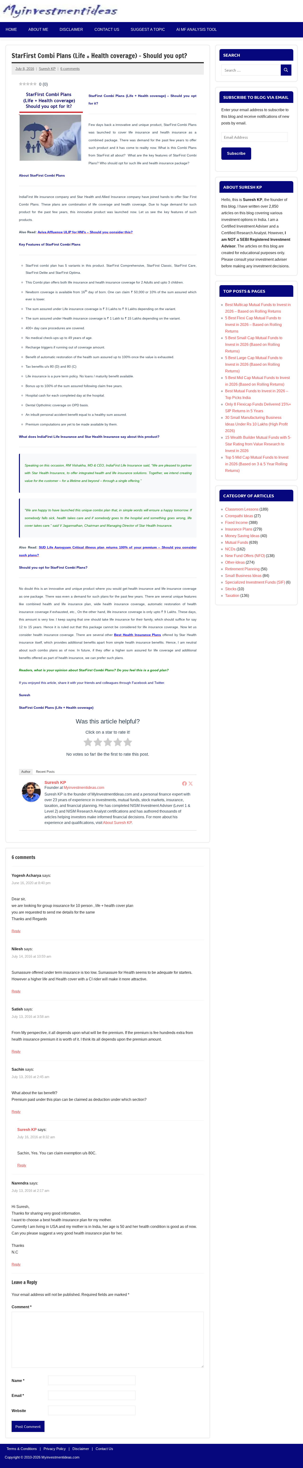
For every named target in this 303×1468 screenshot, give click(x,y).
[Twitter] (190, 783)
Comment (21, 1307)
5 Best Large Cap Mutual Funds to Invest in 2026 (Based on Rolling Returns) (253, 364)
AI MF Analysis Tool (196, 29)
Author (25, 771)
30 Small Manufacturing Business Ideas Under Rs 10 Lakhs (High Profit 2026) (256, 424)
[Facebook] (184, 783)
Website (19, 1411)
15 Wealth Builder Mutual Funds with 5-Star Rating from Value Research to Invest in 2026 (258, 444)
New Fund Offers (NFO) (245, 556)
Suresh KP (47, 69)
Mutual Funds (236, 542)
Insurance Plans (238, 529)
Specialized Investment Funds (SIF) (255, 582)
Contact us (106, 29)
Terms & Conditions (22, 1449)
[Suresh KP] (31, 800)
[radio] (88, 743)
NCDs (230, 549)
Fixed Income (236, 523)
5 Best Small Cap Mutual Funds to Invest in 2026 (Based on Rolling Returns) (253, 344)
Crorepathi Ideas (239, 516)
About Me (38, 29)
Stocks (230, 589)
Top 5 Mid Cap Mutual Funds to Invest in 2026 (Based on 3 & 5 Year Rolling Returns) (256, 464)
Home (11, 29)
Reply (16, 931)
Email (18, 1396)
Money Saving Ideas (242, 536)
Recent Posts (45, 771)
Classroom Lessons (241, 509)
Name (18, 1381)
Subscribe (236, 153)
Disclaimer (71, 29)
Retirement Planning (242, 569)
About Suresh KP (117, 823)
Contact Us (104, 1449)
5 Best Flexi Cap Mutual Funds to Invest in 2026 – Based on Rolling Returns (253, 324)
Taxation (232, 596)
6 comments (70, 69)
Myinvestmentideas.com (84, 788)
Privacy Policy (55, 1449)
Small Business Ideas (243, 576)
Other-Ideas (235, 562)
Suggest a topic (148, 29)
